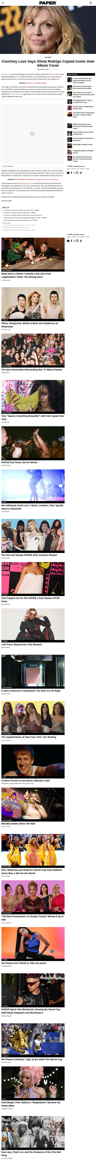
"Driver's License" (16, 94)
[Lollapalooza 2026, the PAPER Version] (69, 152)
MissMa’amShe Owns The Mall (18, 823)
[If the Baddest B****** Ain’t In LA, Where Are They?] (69, 101)
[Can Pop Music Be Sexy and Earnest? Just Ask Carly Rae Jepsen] (69, 158)
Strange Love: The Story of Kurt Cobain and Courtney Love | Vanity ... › (20, 230)
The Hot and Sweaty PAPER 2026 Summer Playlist (29, 555)
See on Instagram (8, 166)
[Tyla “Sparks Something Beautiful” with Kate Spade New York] (33, 396)
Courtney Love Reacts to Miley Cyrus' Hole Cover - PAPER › (22, 210)
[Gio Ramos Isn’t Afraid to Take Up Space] (33, 943)
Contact (73, 168)
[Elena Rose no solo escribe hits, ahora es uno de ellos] (69, 87)
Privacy (82, 168)
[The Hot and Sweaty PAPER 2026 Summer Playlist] (33, 535)
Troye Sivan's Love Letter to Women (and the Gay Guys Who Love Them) (84, 95)
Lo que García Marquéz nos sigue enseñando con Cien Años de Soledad (82, 80)
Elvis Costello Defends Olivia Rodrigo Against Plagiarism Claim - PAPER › (25, 217)
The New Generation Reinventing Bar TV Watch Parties (31, 369)
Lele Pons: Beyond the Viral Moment (21, 644)
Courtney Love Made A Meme (36, 83)
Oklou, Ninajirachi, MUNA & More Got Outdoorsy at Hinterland (29, 325)
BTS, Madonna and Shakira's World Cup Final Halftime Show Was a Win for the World (31, 872)
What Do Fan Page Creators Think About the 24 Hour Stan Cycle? (83, 126)
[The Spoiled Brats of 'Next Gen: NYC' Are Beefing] (33, 717)
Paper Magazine (7, 1016)
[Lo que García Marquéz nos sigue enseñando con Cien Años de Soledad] (69, 79)
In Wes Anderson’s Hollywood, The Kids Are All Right (30, 690)
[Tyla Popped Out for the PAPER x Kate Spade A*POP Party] (33, 578)
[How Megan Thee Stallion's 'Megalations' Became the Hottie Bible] (33, 1082)
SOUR (18, 77)
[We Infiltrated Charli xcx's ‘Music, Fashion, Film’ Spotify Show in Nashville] (33, 485)
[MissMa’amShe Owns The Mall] (33, 803)
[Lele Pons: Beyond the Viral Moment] (33, 624)
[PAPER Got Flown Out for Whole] (33, 442)
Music (4, 459)
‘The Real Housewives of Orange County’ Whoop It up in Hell (32, 918)
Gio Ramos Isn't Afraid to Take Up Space (23, 963)
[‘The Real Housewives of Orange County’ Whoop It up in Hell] (33, 896)
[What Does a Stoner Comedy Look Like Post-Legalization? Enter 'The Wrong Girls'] (33, 253)
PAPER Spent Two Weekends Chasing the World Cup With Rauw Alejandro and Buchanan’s (30, 1011)
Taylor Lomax (6, 280)
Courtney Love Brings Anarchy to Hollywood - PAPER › (20, 213)
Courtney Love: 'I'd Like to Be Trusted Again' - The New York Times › (19, 225)
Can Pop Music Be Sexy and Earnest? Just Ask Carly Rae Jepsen (82, 159)
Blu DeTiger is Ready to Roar (82, 144)
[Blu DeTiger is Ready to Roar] (69, 146)
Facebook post (27, 183)
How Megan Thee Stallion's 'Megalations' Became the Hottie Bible (30, 1104)
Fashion (4, 595)
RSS (78, 168)
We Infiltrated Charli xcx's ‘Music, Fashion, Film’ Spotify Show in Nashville (32, 507)
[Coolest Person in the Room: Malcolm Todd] (33, 760)
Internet (5, 641)
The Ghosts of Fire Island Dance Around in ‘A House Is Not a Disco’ (83, 115)
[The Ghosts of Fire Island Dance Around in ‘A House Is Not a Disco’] (69, 114)
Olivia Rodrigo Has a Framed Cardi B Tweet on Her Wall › (21, 220)
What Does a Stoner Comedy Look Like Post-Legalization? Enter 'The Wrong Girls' (26, 275)
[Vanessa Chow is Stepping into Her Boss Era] (69, 108)
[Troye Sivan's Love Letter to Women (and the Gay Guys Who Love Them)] (69, 94)
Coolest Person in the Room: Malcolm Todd (25, 780)
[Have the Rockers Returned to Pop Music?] (69, 139)
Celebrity (48, 57)
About (68, 168)
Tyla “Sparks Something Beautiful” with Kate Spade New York (32, 418)
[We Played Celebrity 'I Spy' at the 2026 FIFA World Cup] (33, 1039)
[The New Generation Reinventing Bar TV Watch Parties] (33, 349)
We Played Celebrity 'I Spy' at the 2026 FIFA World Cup (31, 1059)
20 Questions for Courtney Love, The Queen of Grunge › (17, 227)
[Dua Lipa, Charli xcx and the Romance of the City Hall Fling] (33, 1132)
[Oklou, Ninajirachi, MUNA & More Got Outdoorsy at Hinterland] (33, 303)
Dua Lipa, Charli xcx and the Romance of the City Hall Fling (31, 1154)
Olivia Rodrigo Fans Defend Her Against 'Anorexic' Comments (36, 179)
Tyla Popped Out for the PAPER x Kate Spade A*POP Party (30, 600)
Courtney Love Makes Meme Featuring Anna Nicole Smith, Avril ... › (24, 215)
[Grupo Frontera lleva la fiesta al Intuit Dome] (69, 133)
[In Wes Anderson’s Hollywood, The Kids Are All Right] (33, 670)
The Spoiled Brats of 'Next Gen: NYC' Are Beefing (28, 737)
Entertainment (7, 270)
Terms (87, 168)
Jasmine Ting (43, 69)
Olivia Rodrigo (53, 74)
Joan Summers (7, 740)
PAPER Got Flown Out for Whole (19, 462)
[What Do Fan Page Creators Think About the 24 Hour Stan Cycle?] (69, 125)
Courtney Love (6, 74)
